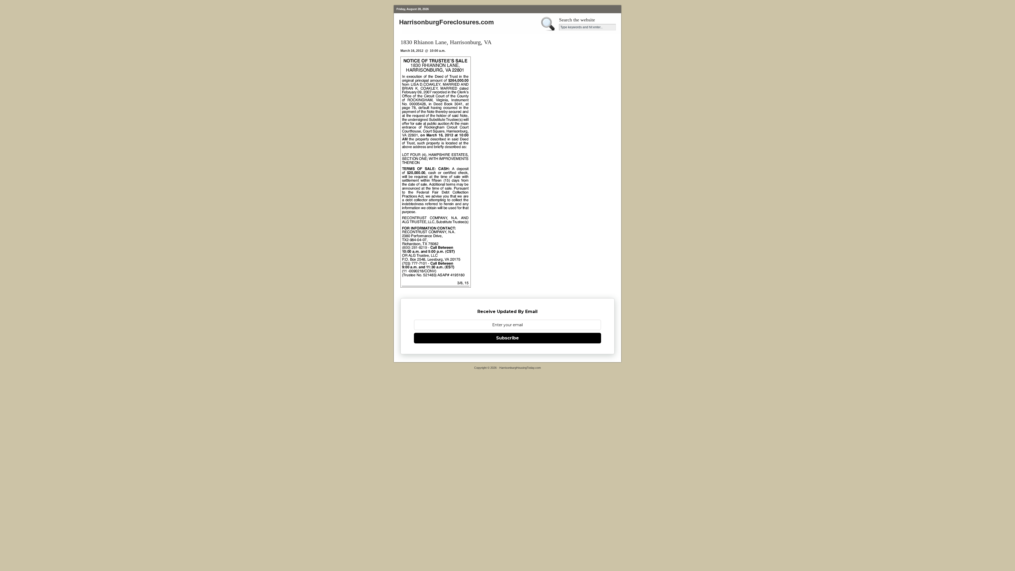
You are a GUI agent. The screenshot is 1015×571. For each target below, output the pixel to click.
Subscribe (507, 337)
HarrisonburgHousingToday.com (520, 367)
